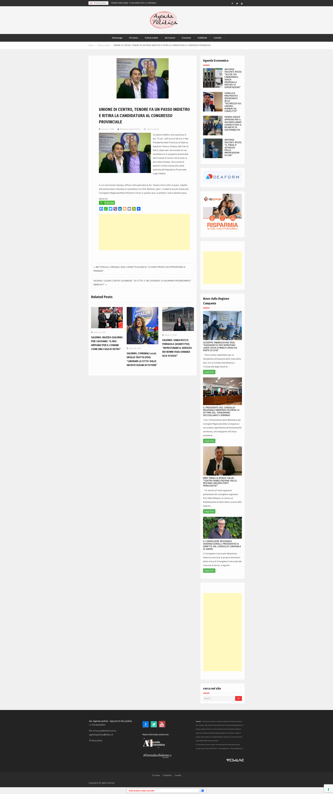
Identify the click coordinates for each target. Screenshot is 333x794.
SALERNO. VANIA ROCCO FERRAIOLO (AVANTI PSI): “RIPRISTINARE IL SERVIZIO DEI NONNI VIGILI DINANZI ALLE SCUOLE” (177, 348)
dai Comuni (170, 37)
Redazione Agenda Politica (130, 129)
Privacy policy (95, 740)
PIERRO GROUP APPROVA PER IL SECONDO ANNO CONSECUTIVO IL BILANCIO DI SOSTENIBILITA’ (233, 123)
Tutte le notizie (151, 37)
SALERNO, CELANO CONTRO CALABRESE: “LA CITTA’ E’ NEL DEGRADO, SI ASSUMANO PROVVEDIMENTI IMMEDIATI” (142, 282)
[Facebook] (232, 3)
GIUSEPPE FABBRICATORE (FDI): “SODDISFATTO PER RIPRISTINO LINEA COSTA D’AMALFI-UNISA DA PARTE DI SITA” (220, 346)
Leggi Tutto (209, 372)
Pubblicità (202, 37)
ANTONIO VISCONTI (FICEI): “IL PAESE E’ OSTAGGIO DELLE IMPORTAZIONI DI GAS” (233, 147)
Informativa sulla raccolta (141, 790)
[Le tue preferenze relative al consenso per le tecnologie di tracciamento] (328, 789)
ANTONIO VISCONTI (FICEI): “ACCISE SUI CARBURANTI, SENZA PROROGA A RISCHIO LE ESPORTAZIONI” (233, 78)
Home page (117, 37)
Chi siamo (133, 37)
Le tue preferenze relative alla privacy (178, 790)
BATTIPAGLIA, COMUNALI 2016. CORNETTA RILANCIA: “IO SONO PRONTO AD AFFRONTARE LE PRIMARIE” (139, 269)
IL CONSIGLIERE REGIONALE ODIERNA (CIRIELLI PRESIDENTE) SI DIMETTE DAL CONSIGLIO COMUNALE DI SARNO (222, 545)
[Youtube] (242, 3)
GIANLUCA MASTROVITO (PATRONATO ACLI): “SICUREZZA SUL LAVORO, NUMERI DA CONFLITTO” (233, 102)
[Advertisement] (144, 232)
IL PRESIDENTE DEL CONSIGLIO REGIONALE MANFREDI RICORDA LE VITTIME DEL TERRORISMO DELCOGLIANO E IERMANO (221, 411)
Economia (186, 37)
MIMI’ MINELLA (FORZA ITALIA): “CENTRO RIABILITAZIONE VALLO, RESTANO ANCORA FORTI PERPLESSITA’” (220, 482)
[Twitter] (237, 3)
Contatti (217, 37)
